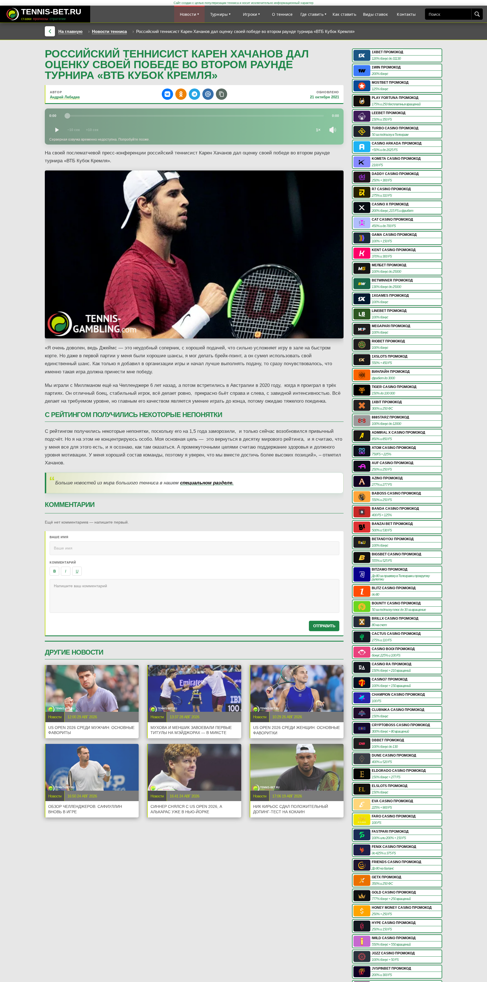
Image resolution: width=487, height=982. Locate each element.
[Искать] (476, 14)
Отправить (324, 626)
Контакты (406, 14)
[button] (221, 94)
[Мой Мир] (208, 94)
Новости (188, 14)
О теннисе (282, 14)
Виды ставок (375, 14)
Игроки (250, 14)
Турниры (219, 14)
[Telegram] (194, 94)
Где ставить (312, 14)
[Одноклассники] (181, 94)
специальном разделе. (207, 483)
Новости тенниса (109, 31)
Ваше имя (59, 537)
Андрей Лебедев (65, 97)
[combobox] (448, 14)
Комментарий (63, 562)
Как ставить (344, 14)
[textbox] (194, 596)
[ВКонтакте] (167, 94)
